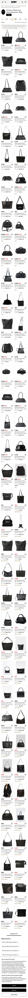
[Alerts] (22, 2)
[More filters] (2, 19)
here (16, 28)
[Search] (5, 2)
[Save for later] (12, 45)
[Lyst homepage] (14, 2)
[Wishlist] (25, 2)
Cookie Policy (22, 972)
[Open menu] (2, 2)
